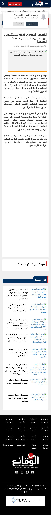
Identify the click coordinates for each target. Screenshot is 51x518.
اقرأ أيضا (40, 280)
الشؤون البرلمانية (44, 429)
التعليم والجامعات (32, 429)
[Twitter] (27, 472)
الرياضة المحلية (10, 429)
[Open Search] (3, 3)
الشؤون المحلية (33, 421)
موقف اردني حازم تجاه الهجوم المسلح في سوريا (17, 381)
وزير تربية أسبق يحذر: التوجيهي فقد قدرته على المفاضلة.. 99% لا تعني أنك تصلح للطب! (17, 324)
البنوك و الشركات (21, 429)
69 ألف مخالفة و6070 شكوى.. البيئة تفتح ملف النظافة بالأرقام (17, 352)
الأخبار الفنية (34, 446)
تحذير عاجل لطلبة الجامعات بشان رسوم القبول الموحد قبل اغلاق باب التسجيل (16, 337)
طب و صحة (8, 445)
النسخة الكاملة (14, 4)
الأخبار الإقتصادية (20, 438)
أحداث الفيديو (45, 438)
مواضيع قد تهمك (33, 263)
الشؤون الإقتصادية (8, 421)
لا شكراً (19, 24)
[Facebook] (32, 472)
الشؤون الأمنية (21, 421)
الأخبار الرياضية (9, 438)
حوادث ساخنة (45, 446)
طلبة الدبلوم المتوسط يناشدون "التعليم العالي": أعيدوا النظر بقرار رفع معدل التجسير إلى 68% (16, 369)
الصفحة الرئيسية (44, 421)
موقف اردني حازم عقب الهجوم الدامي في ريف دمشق (18, 397)
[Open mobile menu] (47, 4)
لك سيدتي (20, 445)
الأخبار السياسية (32, 438)
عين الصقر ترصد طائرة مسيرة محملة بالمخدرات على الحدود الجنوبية (18, 307)
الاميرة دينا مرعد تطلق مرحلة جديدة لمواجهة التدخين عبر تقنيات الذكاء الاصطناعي (17, 294)
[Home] (37, 3)
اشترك (31, 24)
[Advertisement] (25, 175)
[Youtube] (22, 472)
